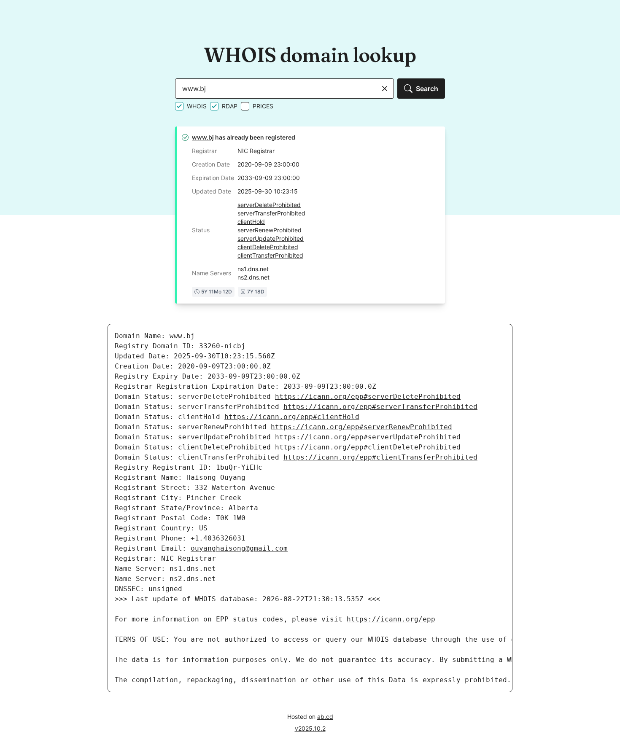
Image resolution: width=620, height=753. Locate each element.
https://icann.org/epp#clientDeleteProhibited (368, 447)
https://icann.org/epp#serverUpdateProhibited (368, 437)
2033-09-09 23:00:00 (268, 177)
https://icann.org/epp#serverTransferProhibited (380, 407)
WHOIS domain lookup (310, 54)
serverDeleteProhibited (269, 204)
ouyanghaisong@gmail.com (239, 548)
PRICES (263, 106)
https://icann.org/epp (391, 619)
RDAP (229, 106)
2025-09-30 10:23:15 (267, 191)
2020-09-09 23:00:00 (268, 164)
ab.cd (325, 716)
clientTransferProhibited (270, 255)
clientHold (251, 221)
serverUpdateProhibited (270, 238)
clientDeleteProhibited (267, 246)
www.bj (203, 137)
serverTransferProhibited (271, 213)
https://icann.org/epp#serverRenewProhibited (361, 427)
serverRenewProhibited (269, 230)
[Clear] (385, 88)
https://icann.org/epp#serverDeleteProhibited (368, 397)
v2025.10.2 (310, 728)
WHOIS (197, 106)
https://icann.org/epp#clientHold (291, 417)
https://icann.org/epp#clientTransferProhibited (380, 457)
